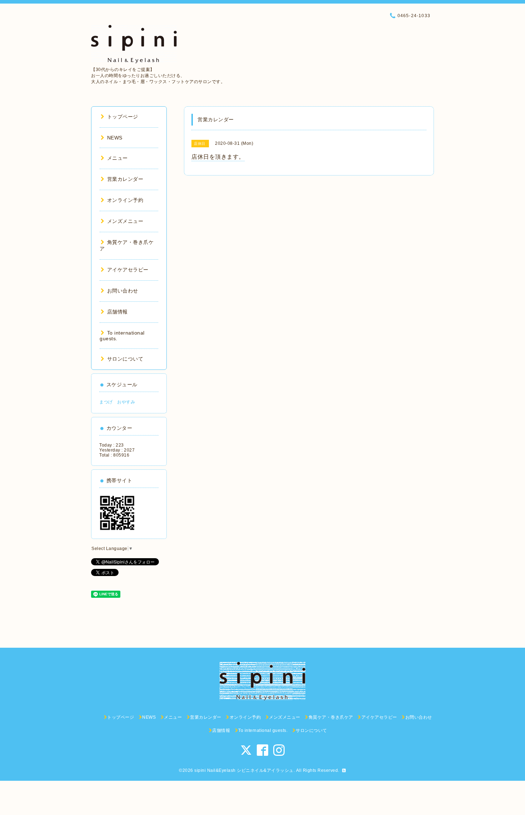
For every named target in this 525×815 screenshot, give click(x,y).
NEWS (114, 138)
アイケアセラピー (128, 269)
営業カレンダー (125, 179)
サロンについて (125, 359)
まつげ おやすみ (117, 401)
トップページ (122, 116)
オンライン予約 (125, 200)
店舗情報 (117, 312)
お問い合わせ (122, 291)
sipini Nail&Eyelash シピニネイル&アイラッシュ (244, 770)
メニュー (117, 158)
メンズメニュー (125, 221)
